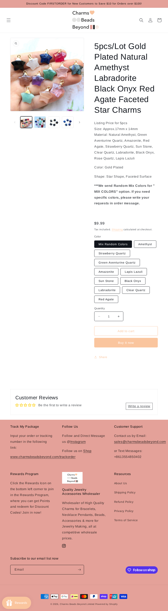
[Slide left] (14, 122)
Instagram (78, 441)
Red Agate (106, 299)
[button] (8, 20)
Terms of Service (126, 520)
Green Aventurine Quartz (117, 262)
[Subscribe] (79, 569)
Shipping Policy (125, 492)
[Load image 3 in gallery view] (54, 122)
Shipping (117, 229)
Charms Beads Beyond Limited (77, 604)
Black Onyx (133, 281)
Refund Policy (124, 501)
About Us (120, 483)
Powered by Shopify (106, 604)
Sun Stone (106, 281)
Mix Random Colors (113, 244)
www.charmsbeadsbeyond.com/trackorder (43, 457)
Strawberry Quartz (112, 253)
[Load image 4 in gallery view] (68, 122)
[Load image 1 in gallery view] (26, 122)
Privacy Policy (124, 511)
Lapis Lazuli (134, 271)
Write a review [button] (139, 406)
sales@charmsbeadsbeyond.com (140, 441)
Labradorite (107, 290)
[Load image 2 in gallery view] (40, 122)
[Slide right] (79, 122)
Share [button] (103, 357)
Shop (87, 451)
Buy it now (126, 342)
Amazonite (106, 271)
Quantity (99, 308)
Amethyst (145, 244)
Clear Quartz (135, 290)
